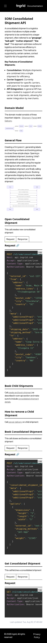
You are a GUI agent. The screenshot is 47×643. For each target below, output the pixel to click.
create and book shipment (20, 392)
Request (10, 239)
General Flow (13, 140)
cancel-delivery (15, 422)
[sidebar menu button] (5, 6)
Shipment (26, 118)
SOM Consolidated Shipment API (19, 20)
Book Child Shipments (19, 386)
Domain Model (14, 108)
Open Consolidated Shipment (17, 221)
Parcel (34, 118)
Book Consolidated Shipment (23, 431)
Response (22, 239)
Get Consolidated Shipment (22, 563)
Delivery (8, 121)
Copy (40, 252)
